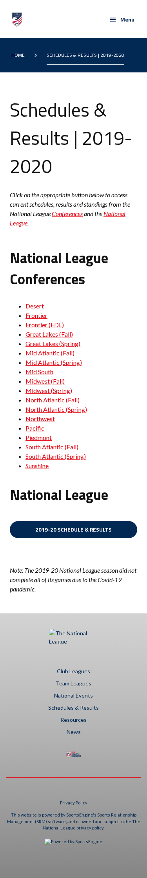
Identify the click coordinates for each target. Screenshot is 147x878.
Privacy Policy (73, 802)
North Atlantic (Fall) (52, 400)
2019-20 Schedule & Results (73, 530)
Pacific (34, 428)
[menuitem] (19, 55)
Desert (34, 306)
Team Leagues (73, 683)
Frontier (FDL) (44, 324)
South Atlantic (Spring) (55, 456)
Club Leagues (73, 671)
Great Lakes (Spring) (52, 343)
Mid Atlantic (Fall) (49, 353)
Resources (73, 719)
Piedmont (38, 437)
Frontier (36, 315)
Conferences (67, 213)
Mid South (39, 371)
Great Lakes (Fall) (49, 334)
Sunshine (37, 465)
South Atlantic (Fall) (51, 447)
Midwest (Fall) (45, 381)
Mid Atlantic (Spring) (53, 362)
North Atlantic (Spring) (56, 409)
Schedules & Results (73, 707)
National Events (73, 695)
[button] (122, 19)
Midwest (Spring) (48, 390)
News (74, 731)
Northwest (40, 418)
